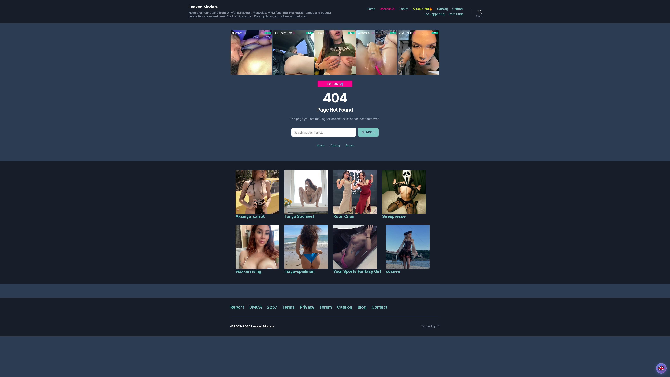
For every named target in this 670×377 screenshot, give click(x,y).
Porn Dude (456, 14)
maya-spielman (299, 271)
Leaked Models (203, 7)
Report (237, 307)
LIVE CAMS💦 (335, 84)
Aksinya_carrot (250, 216)
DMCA (255, 307)
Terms (288, 307)
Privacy (307, 307)
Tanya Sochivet (299, 216)
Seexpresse (394, 216)
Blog (362, 307)
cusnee (393, 271)
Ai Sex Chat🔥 (423, 9)
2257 (272, 307)
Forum (403, 9)
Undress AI (387, 9)
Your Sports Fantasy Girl (357, 271)
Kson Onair (343, 216)
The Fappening (434, 14)
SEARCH (368, 132)
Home (371, 9)
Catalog (442, 9)
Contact (458, 9)
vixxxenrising (248, 271)
